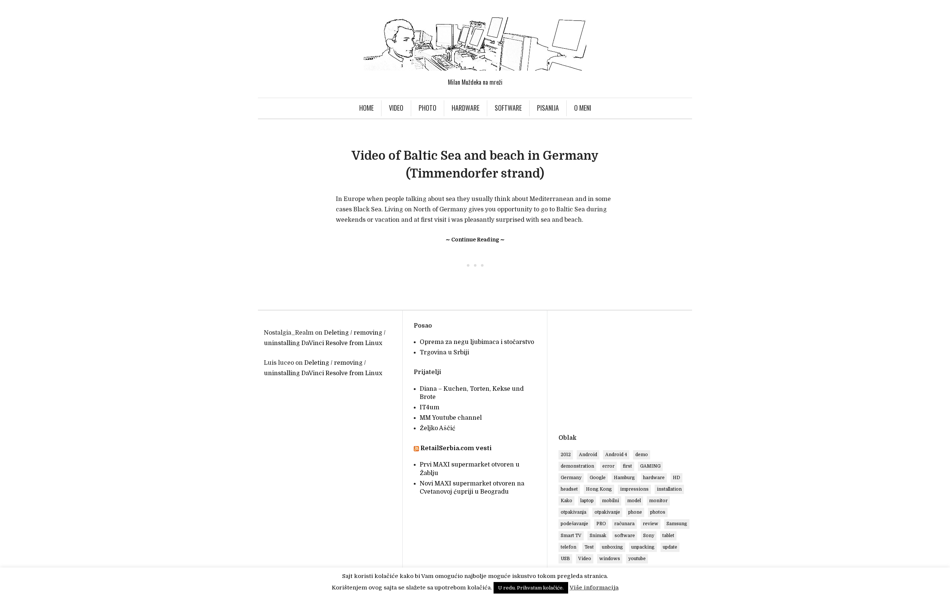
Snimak (598, 535)
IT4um (429, 407)
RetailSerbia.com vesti (456, 448)
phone (635, 512)
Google (598, 477)
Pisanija (548, 108)
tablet (668, 535)
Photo (427, 108)
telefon (568, 547)
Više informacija (594, 587)
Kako (566, 500)
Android (588, 454)
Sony (648, 535)
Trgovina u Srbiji (444, 352)
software (625, 535)
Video (396, 108)
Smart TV (571, 535)
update (670, 547)
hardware (654, 477)
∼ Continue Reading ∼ (475, 240)
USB (565, 558)
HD (676, 477)
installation (669, 489)
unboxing (612, 547)
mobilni (610, 500)
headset (569, 489)
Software (508, 108)
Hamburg (624, 477)
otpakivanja (573, 512)
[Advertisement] (620, 374)
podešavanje (574, 523)
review (650, 523)
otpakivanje (607, 512)
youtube (637, 558)
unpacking (643, 547)
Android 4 (616, 454)
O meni (582, 108)
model (634, 500)
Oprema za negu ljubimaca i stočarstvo (477, 342)
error (608, 466)
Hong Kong (599, 489)
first (627, 466)
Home (366, 108)
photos (657, 512)
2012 (566, 454)
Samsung (676, 523)
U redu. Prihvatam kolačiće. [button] (531, 588)
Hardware (465, 108)
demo (641, 454)
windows (609, 558)
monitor (658, 500)
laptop (587, 500)
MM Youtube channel (451, 418)
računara (624, 523)
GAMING (650, 466)
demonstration (577, 466)
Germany (571, 477)
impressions (634, 489)
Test (589, 547)
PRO (601, 523)
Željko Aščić (437, 428)
